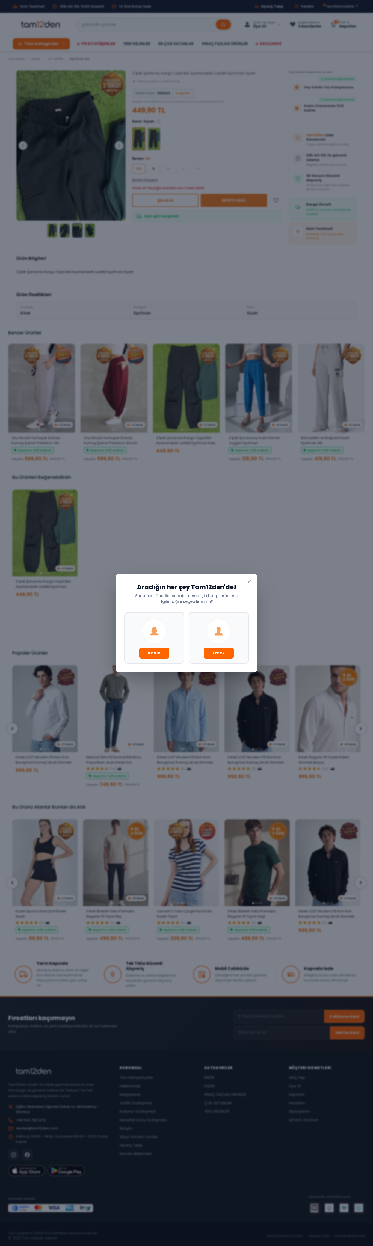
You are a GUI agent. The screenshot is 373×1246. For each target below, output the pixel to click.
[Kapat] (249, 582)
